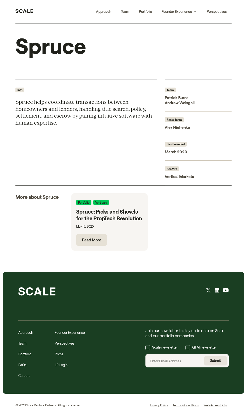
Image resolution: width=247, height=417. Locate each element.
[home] (24, 11)
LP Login (61, 365)
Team (125, 11)
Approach (103, 11)
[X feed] (208, 291)
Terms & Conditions (186, 405)
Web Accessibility (215, 405)
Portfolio (145, 11)
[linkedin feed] (217, 291)
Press (59, 354)
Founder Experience (70, 332)
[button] (179, 12)
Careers (24, 375)
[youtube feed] (226, 291)
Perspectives (217, 11)
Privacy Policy (159, 405)
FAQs (22, 365)
